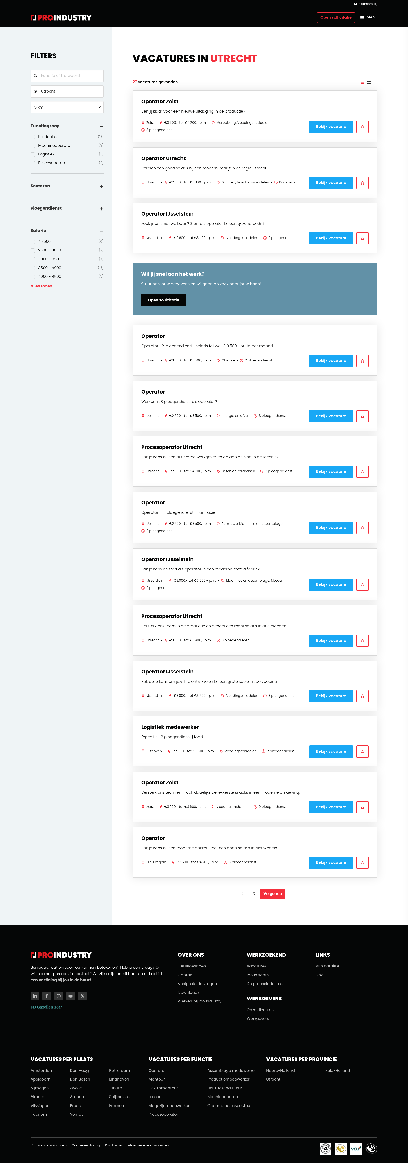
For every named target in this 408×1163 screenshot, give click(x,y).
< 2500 (71, 242)
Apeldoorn (41, 1079)
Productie (71, 137)
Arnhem (77, 1097)
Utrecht (273, 1079)
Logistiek (71, 154)
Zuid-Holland (337, 1071)
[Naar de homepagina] (61, 18)
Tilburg (115, 1088)
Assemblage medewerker (231, 1071)
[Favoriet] (362, 127)
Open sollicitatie (336, 18)
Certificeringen (192, 966)
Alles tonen (41, 286)
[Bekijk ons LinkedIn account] (35, 996)
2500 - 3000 (71, 250)
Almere (37, 1097)
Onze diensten (260, 1010)
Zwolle (76, 1088)
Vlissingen (40, 1106)
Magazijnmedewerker (169, 1106)
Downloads (188, 993)
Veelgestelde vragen (197, 984)
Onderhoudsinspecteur (229, 1106)
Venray (77, 1114)
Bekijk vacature (331, 127)
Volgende (273, 894)
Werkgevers (258, 1019)
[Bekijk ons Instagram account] (58, 996)
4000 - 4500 (71, 277)
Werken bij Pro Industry (199, 1001)
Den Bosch (80, 1079)
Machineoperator (71, 146)
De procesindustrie (265, 984)
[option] (67, 137)
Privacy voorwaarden (49, 1145)
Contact (186, 975)
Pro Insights (258, 975)
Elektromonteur (163, 1088)
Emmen (116, 1106)
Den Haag (79, 1071)
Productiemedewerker (228, 1079)
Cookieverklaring (86, 1145)
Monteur (157, 1079)
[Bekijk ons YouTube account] (70, 996)
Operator (157, 1071)
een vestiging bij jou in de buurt (61, 980)
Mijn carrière (363, 4)
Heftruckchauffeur (224, 1088)
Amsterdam (42, 1071)
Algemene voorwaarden (148, 1145)
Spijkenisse (119, 1097)
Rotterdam (119, 1071)
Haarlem (39, 1114)
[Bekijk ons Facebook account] (46, 996)
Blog (319, 975)
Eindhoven (119, 1079)
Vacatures (256, 966)
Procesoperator (71, 163)
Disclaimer (114, 1145)
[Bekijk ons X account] (82, 996)
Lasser (154, 1097)
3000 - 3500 (71, 259)
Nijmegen (40, 1088)
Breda (75, 1106)
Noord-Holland (280, 1071)
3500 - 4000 (71, 268)
